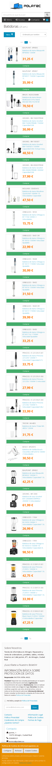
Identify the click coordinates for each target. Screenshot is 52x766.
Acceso (21, 19)
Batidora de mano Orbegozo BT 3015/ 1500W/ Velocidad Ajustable (33, 240)
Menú (9, 19)
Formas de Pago (35, 720)
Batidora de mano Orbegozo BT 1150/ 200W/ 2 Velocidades (33, 217)
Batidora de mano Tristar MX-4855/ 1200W (33, 427)
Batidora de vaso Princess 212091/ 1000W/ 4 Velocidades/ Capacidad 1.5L (33, 569)
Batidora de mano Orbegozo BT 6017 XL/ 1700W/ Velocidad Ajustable (33, 334)
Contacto (35, 19)
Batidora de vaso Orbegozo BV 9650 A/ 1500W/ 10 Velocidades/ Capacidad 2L (33, 545)
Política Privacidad (11, 717)
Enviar (35, 707)
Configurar (7, 751)
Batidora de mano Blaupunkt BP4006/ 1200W (33, 51)
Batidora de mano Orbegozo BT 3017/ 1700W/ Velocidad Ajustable (33, 264)
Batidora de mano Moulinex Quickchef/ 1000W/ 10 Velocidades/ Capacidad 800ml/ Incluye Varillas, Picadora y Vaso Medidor (33, 195)
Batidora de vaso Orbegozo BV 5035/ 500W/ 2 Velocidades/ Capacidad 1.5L (33, 522)
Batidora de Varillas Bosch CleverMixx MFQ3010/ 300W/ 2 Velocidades (33, 451)
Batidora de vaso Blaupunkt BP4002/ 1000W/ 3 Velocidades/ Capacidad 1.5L (33, 475)
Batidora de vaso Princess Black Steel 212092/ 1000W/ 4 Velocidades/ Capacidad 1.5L (33, 617)
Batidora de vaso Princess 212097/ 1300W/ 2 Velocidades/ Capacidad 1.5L (33, 592)
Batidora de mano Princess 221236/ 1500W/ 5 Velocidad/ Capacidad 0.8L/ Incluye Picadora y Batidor (33, 405)
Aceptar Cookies (31, 751)
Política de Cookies (25, 763)
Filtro (8, 34)
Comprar (26, 66)
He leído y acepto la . (22, 701)
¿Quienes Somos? (11, 723)
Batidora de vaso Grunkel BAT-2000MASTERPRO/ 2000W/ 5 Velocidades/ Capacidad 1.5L (32, 499)
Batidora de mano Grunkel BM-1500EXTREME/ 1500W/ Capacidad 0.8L (33, 123)
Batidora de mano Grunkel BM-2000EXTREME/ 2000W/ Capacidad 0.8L (33, 170)
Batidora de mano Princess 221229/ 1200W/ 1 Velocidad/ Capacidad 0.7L (32, 357)
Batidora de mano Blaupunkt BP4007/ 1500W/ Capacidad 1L (33, 76)
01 (26, 42)
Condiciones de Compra (14, 720)
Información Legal (35, 715)
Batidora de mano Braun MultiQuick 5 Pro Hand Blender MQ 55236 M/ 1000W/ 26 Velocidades (31, 100)
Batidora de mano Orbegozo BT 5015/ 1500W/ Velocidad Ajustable (33, 287)
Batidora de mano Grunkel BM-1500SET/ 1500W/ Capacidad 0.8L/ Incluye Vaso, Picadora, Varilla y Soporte (33, 147)
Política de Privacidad (23, 695)
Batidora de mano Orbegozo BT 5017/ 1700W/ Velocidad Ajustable (33, 310)
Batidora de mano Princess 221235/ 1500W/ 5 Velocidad (33, 380)
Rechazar (18, 751)
